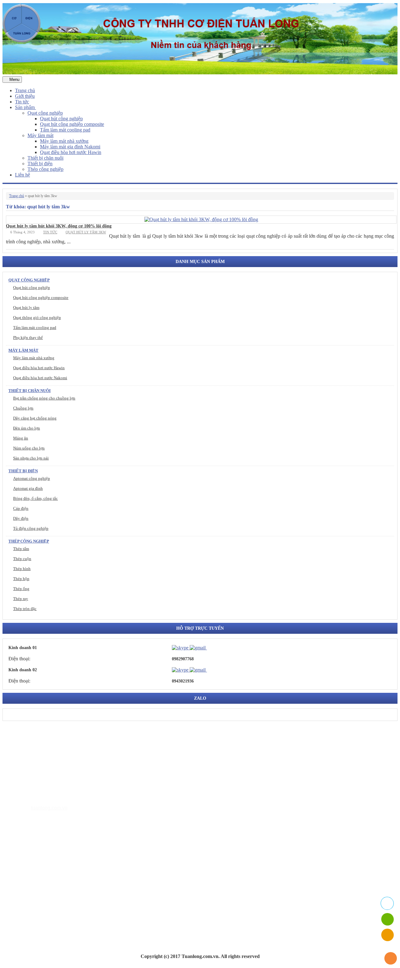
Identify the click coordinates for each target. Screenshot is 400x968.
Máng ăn (20, 438)
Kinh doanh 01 (22, 647)
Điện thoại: (19, 658)
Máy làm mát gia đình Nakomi (70, 146)
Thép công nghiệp (45, 169)
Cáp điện (20, 508)
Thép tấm (21, 548)
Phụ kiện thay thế (28, 337)
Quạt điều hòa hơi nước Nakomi (40, 377)
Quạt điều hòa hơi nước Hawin (70, 152)
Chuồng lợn (23, 408)
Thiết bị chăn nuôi (45, 158)
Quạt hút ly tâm (26, 307)
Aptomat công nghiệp (31, 478)
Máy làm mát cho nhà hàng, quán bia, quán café (75, 877)
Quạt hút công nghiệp (61, 118)
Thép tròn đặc (25, 608)
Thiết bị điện (40, 163)
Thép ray (20, 598)
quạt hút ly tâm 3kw (86, 232)
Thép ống (21, 588)
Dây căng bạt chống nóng (35, 418)
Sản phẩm (25, 107)
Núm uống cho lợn (29, 448)
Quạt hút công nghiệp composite (72, 124)
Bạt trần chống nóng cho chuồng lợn (44, 398)
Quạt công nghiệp (45, 113)
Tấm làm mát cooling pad (65, 129)
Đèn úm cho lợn (26, 428)
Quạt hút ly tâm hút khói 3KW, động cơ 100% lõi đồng (59, 226)
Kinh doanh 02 (22, 670)
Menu (13, 79)
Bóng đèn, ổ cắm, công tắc (35, 498)
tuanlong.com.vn (49, 808)
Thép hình (22, 568)
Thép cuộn (22, 558)
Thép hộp (21, 578)
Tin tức (22, 101)
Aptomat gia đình (28, 488)
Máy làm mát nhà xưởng (64, 141)
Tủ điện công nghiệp (30, 528)
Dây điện (20, 518)
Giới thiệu (25, 96)
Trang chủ (25, 90)
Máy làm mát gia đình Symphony (61, 868)
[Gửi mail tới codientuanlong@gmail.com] (210, 647)
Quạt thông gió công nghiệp (37, 317)
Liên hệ (22, 174)
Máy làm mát (40, 135)
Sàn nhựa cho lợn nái (31, 458)
